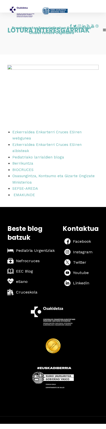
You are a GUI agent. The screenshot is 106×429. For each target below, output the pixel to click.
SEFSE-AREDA (25, 188)
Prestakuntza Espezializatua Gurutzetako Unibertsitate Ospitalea (51, 30)
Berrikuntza (22, 163)
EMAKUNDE (24, 195)
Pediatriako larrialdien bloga (38, 157)
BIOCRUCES (23, 170)
